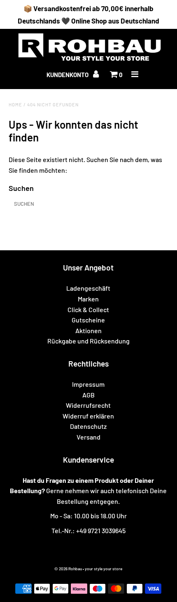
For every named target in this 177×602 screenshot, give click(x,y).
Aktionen (88, 330)
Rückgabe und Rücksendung (88, 341)
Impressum (88, 384)
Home (15, 104)
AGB (88, 395)
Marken (88, 299)
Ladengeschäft (88, 288)
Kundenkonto (68, 74)
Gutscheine (88, 320)
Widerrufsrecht (88, 405)
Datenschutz (88, 426)
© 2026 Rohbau (68, 568)
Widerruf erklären (88, 416)
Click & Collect (88, 309)
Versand (88, 437)
